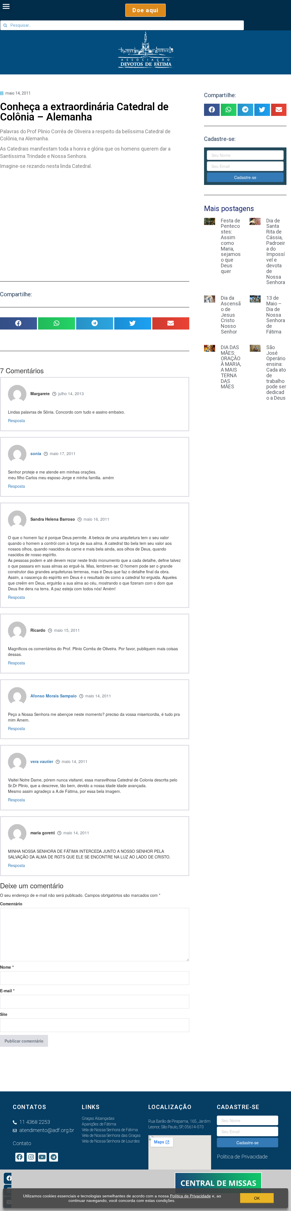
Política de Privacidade (190, 1196)
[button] (145, 10)
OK (257, 1198)
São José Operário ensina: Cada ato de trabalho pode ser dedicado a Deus (276, 372)
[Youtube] (42, 1157)
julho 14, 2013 (71, 393)
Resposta (16, 420)
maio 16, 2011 (96, 519)
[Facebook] (9, 1178)
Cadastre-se (245, 177)
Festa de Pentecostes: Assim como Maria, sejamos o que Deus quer (231, 246)
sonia (35, 453)
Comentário (11, 903)
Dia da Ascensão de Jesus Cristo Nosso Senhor (231, 315)
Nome (7, 967)
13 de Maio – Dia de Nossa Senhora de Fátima (275, 315)
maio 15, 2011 (67, 630)
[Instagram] (31, 1157)
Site (3, 1014)
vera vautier (41, 761)
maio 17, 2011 (63, 453)
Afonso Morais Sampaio (53, 696)
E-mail (7, 990)
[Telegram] (53, 1157)
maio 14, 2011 (98, 696)
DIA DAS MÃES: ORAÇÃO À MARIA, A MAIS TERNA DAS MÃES (231, 367)
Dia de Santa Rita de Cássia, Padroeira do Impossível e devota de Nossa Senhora (275, 251)
